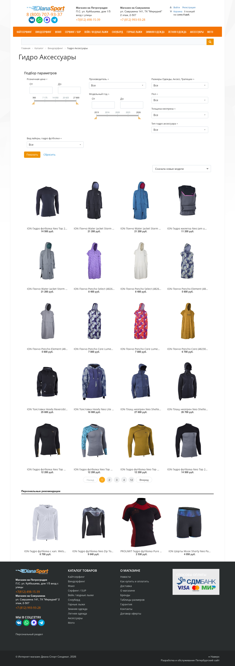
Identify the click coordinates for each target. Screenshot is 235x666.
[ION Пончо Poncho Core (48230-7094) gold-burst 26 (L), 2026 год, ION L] (187, 321)
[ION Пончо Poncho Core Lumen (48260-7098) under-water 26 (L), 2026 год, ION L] (94, 321)
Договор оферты (130, 613)
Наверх (214, 656)
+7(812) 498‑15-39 (88, 20)
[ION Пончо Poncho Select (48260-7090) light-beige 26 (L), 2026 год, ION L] (140, 260)
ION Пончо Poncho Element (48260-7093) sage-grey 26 (60, 349)
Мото (71, 622)
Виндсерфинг (76, 581)
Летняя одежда (77, 613)
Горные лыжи (76, 604)
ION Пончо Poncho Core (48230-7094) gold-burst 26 (199, 349)
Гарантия (126, 604)
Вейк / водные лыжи (81, 595)
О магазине (127, 590)
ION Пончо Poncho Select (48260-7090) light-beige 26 (153, 289)
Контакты (126, 609)
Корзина (177, 11)
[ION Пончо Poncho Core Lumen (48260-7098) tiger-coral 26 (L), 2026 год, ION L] (140, 321)
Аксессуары (75, 618)
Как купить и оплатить (134, 581)
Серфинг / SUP (77, 590)
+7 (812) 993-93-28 (132, 20)
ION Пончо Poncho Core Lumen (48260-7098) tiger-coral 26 (156, 349)
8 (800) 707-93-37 (44, 14)
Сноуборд (74, 599)
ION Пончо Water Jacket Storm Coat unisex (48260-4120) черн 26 (114, 228)
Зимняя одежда (77, 609)
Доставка (126, 586)
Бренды (125, 595)
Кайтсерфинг (76, 576)
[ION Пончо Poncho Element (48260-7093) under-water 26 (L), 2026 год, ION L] (187, 260)
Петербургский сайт (207, 660)
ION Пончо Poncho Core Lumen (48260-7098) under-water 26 (111, 349)
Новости (125, 576)
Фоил (71, 586)
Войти (176, 7)
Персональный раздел (29, 634)
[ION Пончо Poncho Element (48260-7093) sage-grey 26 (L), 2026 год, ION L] (47, 321)
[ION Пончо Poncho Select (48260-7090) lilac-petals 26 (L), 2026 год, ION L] (94, 260)
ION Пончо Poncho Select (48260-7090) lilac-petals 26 (106, 289)
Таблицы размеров (132, 599)
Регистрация (189, 7)
